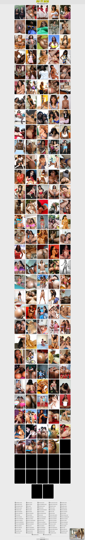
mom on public (64, 523)
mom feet (18, 514)
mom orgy (29, 525)
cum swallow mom (43, 504)
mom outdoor (41, 525)
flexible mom (64, 506)
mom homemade (42, 516)
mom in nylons (64, 518)
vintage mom (36, 534)
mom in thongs (30, 522)
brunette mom (19, 504)
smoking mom (53, 532)
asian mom (29, 502)
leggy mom (52, 507)
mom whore (18, 529)
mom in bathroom (65, 516)
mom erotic (52, 513)
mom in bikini (30, 518)
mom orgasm (19, 525)
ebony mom (63, 504)
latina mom (41, 507)
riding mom (52, 530)
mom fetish (29, 514)
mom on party (53, 523)
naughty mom (19, 530)
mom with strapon (54, 529)
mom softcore (19, 527)
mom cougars (64, 511)
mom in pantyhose (31, 520)
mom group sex (64, 514)
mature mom (18, 509)
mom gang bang (53, 514)
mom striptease (42, 527)
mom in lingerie (53, 518)
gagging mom (19, 507)
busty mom (29, 504)
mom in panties (19, 520)
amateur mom (19, 502)
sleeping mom (42, 532)
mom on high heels (43, 523)
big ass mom (41, 502)
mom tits (63, 527)
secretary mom (64, 530)
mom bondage (19, 511)
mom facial (63, 513)
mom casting (41, 511)
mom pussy (52, 525)
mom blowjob (64, 509)
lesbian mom (64, 507)
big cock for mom (53, 502)
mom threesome (53, 527)
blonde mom (64, 502)
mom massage (64, 522)
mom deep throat (42, 513)
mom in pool (41, 520)
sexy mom (18, 532)
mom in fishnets (42, 518)
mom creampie (19, 513)
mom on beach (30, 523)
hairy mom (29, 507)
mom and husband (43, 509)
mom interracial (53, 522)
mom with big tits (31, 529)
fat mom (29, 506)
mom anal (29, 509)
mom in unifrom (42, 522)
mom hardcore (30, 516)
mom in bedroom (19, 518)
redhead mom (42, 530)
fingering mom (42, 506)
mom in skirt (64, 520)
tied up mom (64, 532)
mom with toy (64, 529)
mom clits (52, 511)
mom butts (29, 511)
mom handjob (19, 516)
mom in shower (53, 520)
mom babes (52, 509)
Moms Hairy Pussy (42, 4)
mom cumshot (30, 513)
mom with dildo (42, 529)
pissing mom (30, 530)
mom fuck (41, 514)
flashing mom (53, 506)
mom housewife (53, 516)
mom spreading (30, 527)
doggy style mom (53, 504)
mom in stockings (20, 522)
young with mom (47, 534)
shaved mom (30, 532)
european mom (19, 506)
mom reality (63, 525)
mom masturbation (20, 523)
